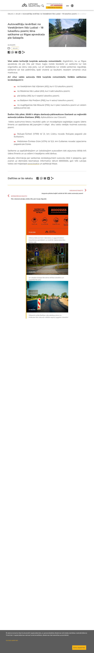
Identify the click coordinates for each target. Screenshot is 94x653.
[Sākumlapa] (31, 5)
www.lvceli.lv (33, 163)
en (67, 6)
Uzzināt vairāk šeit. (12, 640)
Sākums (10, 14)
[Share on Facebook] (9, 52)
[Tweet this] (20, 52)
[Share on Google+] (16, 52)
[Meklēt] (43, 6)
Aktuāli (18, 14)
